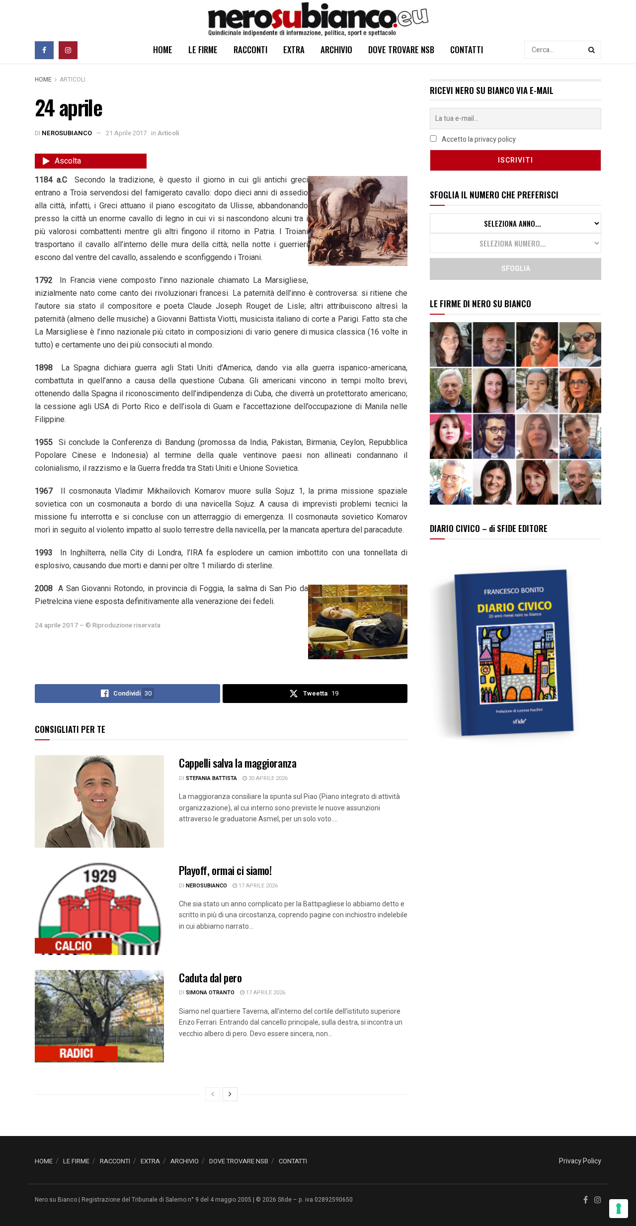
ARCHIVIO (336, 49)
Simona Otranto (210, 992)
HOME (162, 49)
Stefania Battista (211, 778)
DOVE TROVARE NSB (401, 49)
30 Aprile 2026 (267, 778)
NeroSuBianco (67, 133)
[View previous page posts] (212, 1094)
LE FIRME (203, 49)
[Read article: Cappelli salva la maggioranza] (99, 801)
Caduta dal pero (210, 977)
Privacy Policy (580, 1161)
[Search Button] (592, 50)
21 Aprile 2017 (126, 133)
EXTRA (294, 49)
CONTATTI (466, 49)
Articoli (72, 79)
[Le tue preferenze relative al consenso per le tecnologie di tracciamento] (618, 1208)
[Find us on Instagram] (68, 50)
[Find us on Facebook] (44, 50)
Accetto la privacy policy (478, 139)
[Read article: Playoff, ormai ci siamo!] (99, 909)
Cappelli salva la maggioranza (237, 763)
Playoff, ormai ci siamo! (225, 870)
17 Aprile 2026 (257, 885)
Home (43, 79)
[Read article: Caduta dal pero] (99, 1016)
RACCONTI (250, 49)
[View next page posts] (230, 1094)
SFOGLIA (515, 268)
